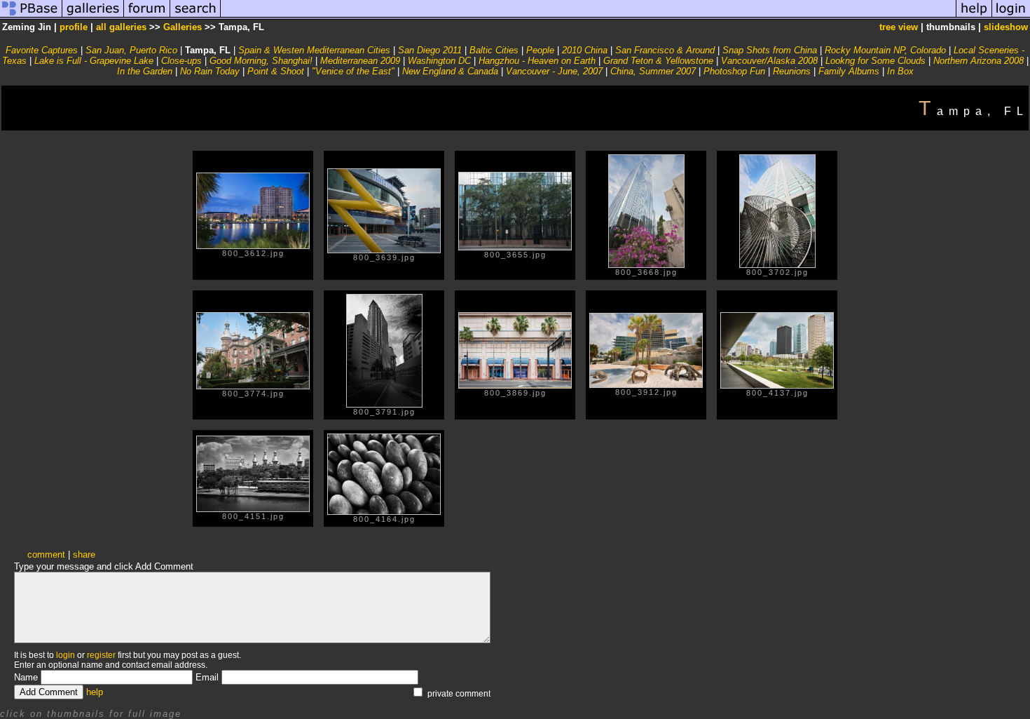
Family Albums (848, 71)
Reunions (792, 71)
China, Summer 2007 (653, 71)
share (84, 554)
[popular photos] (588, 16)
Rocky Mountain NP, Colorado (885, 50)
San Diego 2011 (430, 50)
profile (74, 27)
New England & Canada (450, 71)
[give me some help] (974, 16)
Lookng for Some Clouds (875, 60)
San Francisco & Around (665, 50)
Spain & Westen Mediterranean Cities (314, 50)
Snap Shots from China (769, 50)
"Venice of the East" (353, 71)
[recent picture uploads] (93, 16)
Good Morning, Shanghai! (261, 60)
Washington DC (439, 60)
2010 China (584, 50)
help (94, 692)
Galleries (182, 27)
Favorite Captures (42, 50)
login (65, 655)
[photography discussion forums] (147, 16)
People (540, 50)
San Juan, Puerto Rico (131, 50)
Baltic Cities (494, 50)
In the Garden (144, 71)
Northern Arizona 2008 (978, 60)
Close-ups (181, 60)
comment (46, 554)
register (101, 655)
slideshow (1006, 27)
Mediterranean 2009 (360, 60)
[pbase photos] (31, 16)
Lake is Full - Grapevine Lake (93, 60)
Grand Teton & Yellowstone (658, 60)
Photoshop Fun (734, 71)
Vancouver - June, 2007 (554, 71)
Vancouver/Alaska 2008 (769, 60)
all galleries (121, 27)
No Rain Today (210, 71)
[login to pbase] (1011, 16)
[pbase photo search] (195, 16)
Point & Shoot (275, 71)
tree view (898, 27)
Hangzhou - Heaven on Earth (537, 60)
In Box (900, 71)
